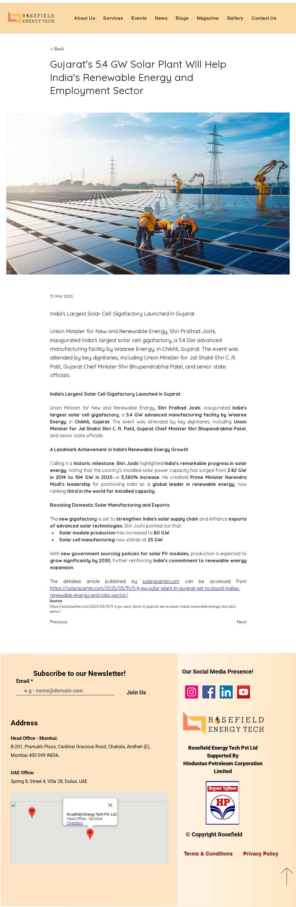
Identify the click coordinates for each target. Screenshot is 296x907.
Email (22, 681)
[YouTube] (243, 691)
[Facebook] (208, 691)
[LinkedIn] (226, 691)
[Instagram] (191, 691)
